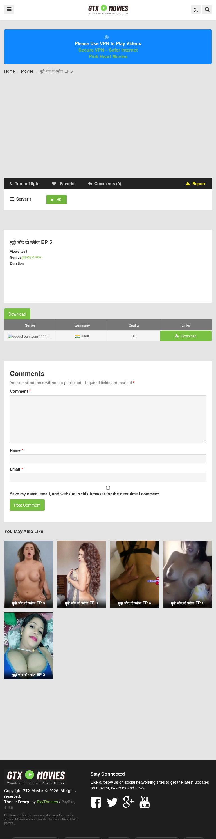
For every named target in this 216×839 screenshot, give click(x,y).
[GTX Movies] (107, 9)
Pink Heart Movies (108, 56)
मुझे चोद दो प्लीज (31, 257)
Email (16, 469)
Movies (27, 71)
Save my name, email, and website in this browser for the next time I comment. (85, 493)
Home (9, 71)
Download (17, 314)
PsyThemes (47, 801)
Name (16, 450)
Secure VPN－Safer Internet (108, 50)
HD (59, 199)
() (107, 183)
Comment (20, 391)
